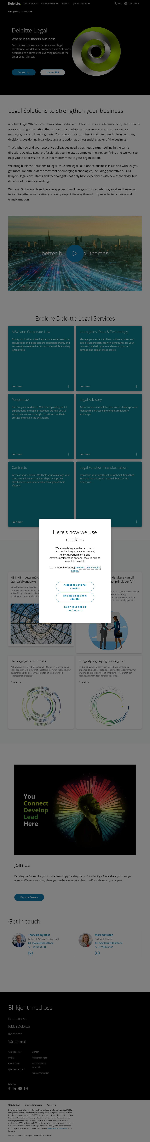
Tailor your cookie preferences (75, 608)
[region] (75, 571)
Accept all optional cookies (75, 586)
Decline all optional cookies (75, 597)
